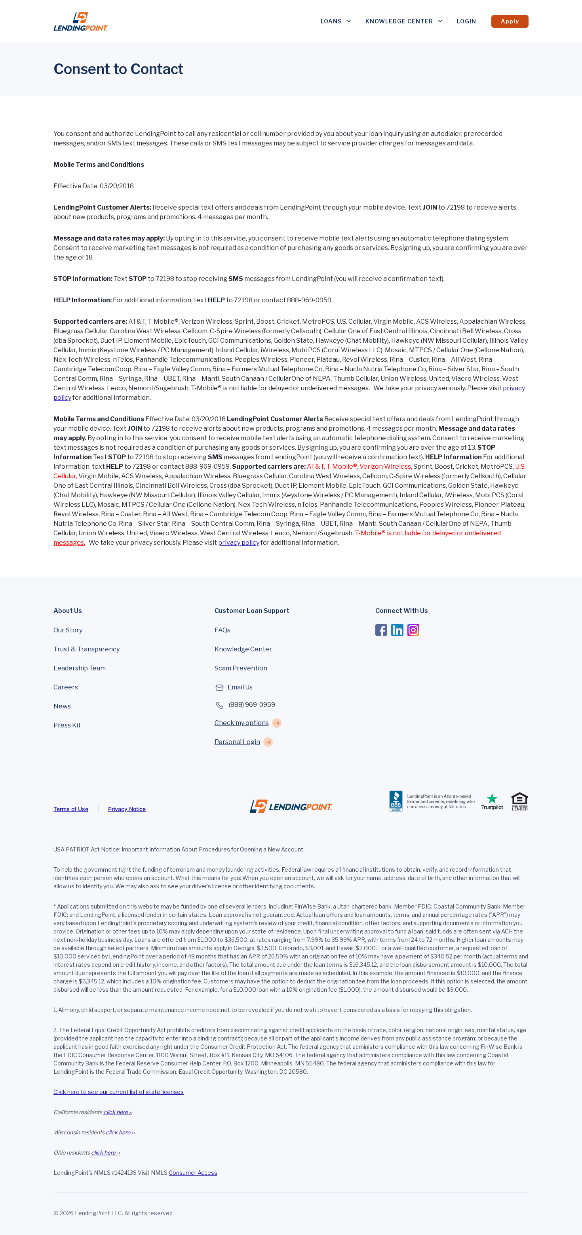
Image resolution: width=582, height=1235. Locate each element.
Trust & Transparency (86, 649)
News (62, 706)
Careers (65, 687)
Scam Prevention (241, 668)
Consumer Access (193, 1172)
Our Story (67, 630)
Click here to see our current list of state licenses (118, 1091)
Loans (331, 21)
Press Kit (67, 725)
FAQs (222, 630)
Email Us (240, 687)
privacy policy (238, 542)
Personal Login (237, 742)
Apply (510, 21)
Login (466, 21)
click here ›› (117, 1112)
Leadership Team (79, 668)
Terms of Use (70, 809)
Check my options (242, 723)
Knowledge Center (399, 21)
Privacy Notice (127, 809)
